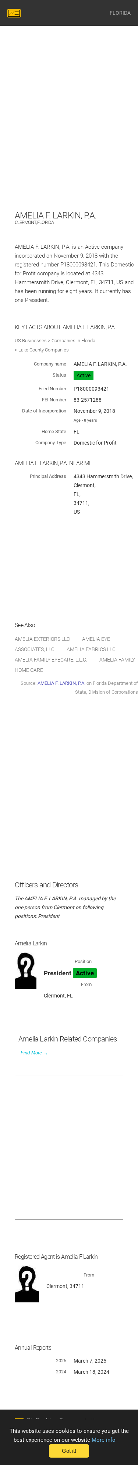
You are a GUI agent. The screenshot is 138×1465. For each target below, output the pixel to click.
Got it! (69, 1451)
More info (104, 1440)
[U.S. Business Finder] (15, 13)
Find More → (34, 1053)
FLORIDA (120, 13)
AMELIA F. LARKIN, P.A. (61, 683)
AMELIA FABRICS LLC (91, 649)
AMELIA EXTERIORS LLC (42, 639)
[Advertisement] (69, 139)
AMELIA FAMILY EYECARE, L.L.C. (51, 660)
